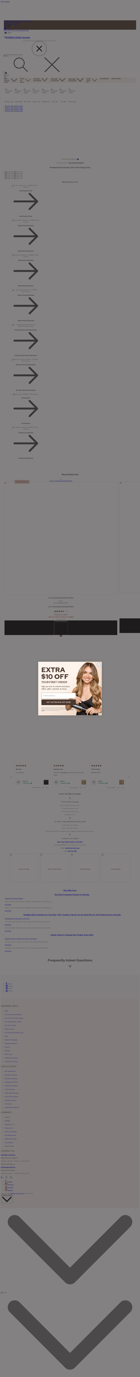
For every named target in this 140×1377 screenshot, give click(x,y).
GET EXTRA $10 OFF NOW (59, 702)
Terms (43, 710)
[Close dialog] (99, 664)
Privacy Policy (69, 709)
